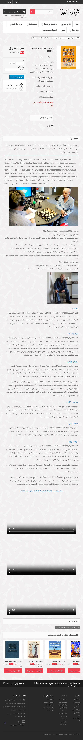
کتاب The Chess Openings (13, 661)
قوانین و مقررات (62, 713)
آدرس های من (49, 705)
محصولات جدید (63, 702)
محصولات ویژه (63, 699)
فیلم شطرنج (74, 30)
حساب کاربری (48, 696)
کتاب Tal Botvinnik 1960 (36, 661)
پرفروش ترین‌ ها (62, 705)
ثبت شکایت (64, 718)
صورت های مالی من (48, 702)
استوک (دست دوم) (49, 30)
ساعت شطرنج (32, 24)
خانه (77, 24)
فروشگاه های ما (63, 707)
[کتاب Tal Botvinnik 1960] (33, 649)
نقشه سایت (63, 724)
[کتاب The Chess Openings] (12, 649)
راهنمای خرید (63, 721)
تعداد (22, 60)
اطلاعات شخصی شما (48, 707)
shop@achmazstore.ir (17, 725)
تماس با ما (16, 1)
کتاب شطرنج (66, 24)
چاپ (48, 125)
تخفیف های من (49, 710)
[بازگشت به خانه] (78, 38)
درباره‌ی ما (64, 716)
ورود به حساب (8, 1)
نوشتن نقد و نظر (46, 117)
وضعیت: (50, 56)
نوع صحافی (21, 67)
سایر (63, 30)
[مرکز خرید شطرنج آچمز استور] (68, 12)
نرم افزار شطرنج (16, 24)
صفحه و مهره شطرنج (49, 24)
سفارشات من (49, 699)
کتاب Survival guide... (58, 661)
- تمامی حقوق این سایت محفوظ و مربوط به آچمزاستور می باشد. (59, 734)
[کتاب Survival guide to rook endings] (55, 649)
